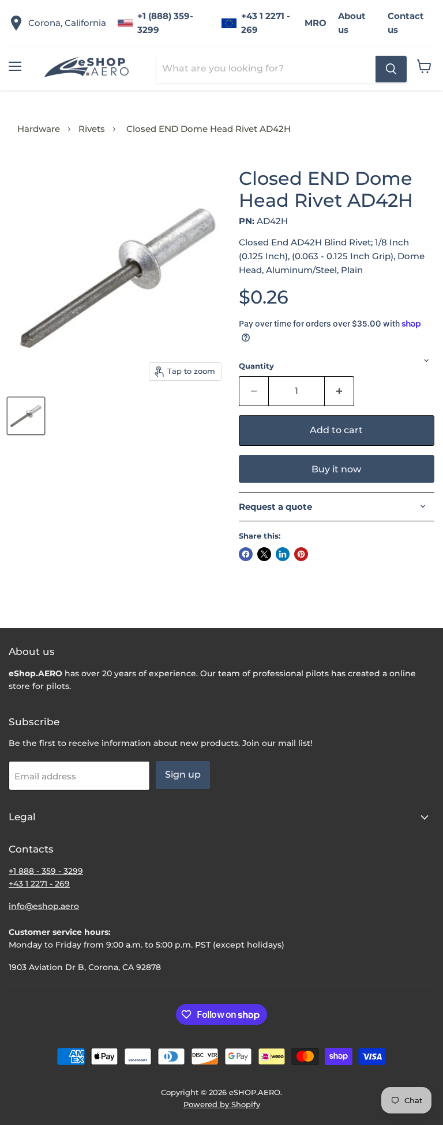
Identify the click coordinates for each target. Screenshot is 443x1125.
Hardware (38, 128)
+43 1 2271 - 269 (265, 22)
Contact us (406, 22)
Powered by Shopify (221, 1104)
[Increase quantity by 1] (339, 391)
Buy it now (336, 469)
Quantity (256, 366)
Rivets (91, 128)
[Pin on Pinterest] (301, 554)
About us (352, 22)
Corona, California (67, 22)
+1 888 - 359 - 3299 (46, 871)
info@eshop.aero (44, 906)
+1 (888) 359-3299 (165, 22)
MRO (315, 22)
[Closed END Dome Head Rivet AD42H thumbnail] (25, 415)
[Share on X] (264, 554)
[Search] (391, 69)
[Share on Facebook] (246, 554)
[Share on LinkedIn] (283, 554)
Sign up (183, 774)
